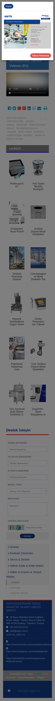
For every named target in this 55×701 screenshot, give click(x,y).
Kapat (8, 6)
